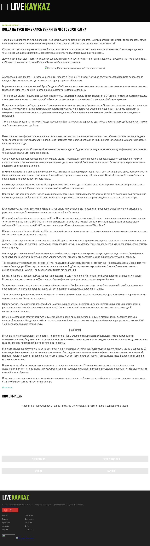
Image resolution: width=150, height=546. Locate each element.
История (14, 25)
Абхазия (5, 526)
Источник (7, 387)
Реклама (28, 523)
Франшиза (29, 519)
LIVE (30, 6)
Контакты (29, 516)
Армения (6, 523)
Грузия (5, 519)
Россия (5, 516)
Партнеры (29, 530)
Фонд (27, 526)
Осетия (5, 530)
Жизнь (5, 25)
